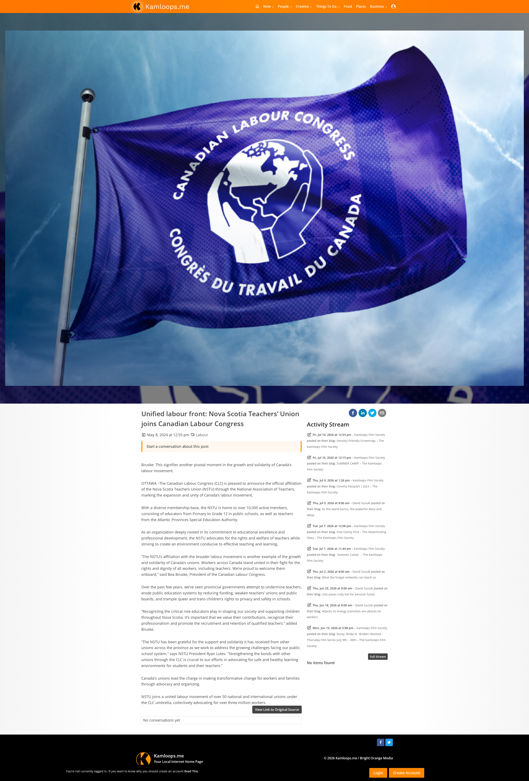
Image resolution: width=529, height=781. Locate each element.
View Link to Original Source (277, 709)
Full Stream (378, 657)
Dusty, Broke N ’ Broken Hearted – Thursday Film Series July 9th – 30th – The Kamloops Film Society (346, 640)
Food (348, 6)
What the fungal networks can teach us (349, 577)
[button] (353, 413)
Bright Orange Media (376, 758)
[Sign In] (393, 6)
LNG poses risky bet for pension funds (348, 594)
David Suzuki (361, 503)
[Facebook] (380, 742)
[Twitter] (389, 742)
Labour (202, 434)
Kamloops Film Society (369, 435)
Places (361, 6)
